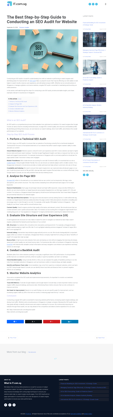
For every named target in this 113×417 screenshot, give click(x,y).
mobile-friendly (11, 163)
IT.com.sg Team (87, 29)
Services (60, 4)
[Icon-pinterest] (5, 404)
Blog (67, 4)
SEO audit (33, 81)
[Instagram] (14, 404)
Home (44, 4)
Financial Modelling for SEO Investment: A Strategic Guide (94, 24)
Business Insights (24, 27)
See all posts (32, 352)
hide (20, 99)
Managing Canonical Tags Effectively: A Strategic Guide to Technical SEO (94, 51)
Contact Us (75, 4)
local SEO (10, 244)
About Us (51, 4)
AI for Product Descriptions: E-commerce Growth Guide (91, 161)
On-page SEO (11, 180)
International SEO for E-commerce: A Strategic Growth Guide (93, 134)
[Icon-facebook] (9, 404)
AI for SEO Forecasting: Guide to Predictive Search (92, 79)
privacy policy (88, 414)
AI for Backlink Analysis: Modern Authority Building (92, 106)
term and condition (75, 414)
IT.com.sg (28, 414)
